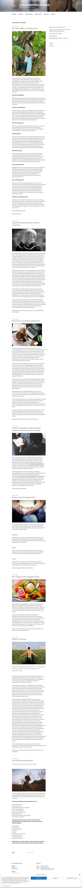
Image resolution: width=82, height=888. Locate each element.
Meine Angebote (29, 14)
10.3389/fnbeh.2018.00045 (37, 463)
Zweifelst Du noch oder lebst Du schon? (57, 27)
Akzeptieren (39, 878)
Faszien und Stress (19, 639)
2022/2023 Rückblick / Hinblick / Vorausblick (58, 38)
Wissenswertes (38, 14)
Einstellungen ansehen (72, 878)
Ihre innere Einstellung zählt (22, 760)
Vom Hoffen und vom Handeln (55, 33)
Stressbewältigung (34, 5)
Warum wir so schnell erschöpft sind (26, 321)
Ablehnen (55, 878)
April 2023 (51, 45)
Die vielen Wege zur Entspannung (25, 28)
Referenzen (46, 14)
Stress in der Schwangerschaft (23, 497)
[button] (79, 874)
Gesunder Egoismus (53, 35)
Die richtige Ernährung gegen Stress (26, 577)
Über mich (21, 14)
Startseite (14, 14)
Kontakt (53, 14)
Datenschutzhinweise (6, 885)
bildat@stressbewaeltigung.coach (47, 868)
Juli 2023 (51, 43)
